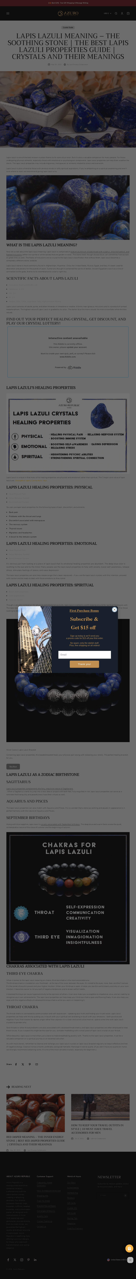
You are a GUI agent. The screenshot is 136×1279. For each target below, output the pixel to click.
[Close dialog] (114, 609)
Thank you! (84, 664)
